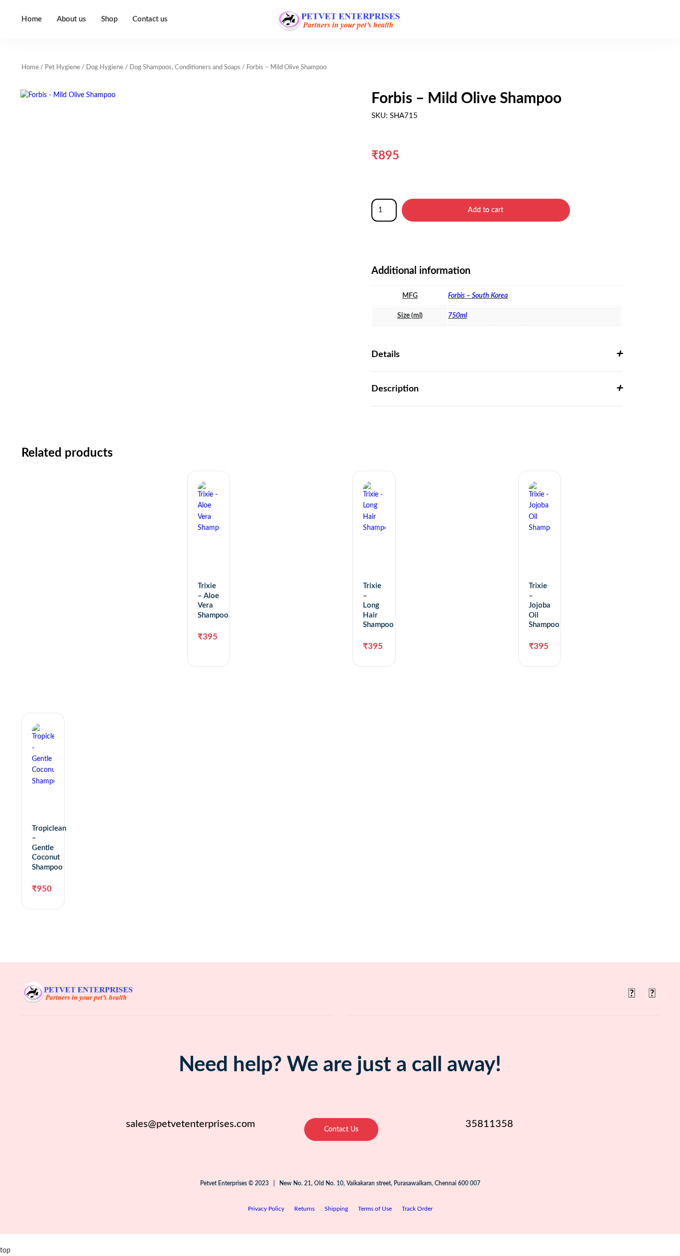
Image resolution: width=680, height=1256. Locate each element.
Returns (304, 1209)
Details (385, 354)
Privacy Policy (266, 1209)
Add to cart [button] (203, 699)
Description (395, 388)
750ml (457, 315)
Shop (109, 19)
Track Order (417, 1209)
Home (31, 19)
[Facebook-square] (631, 993)
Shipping (336, 1209)
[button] (496, 355)
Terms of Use (375, 1209)
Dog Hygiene (104, 67)
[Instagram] (652, 993)
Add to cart (485, 210)
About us (71, 19)
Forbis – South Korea (478, 295)
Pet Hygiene (62, 67)
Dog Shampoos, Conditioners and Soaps (184, 67)
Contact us (150, 19)
